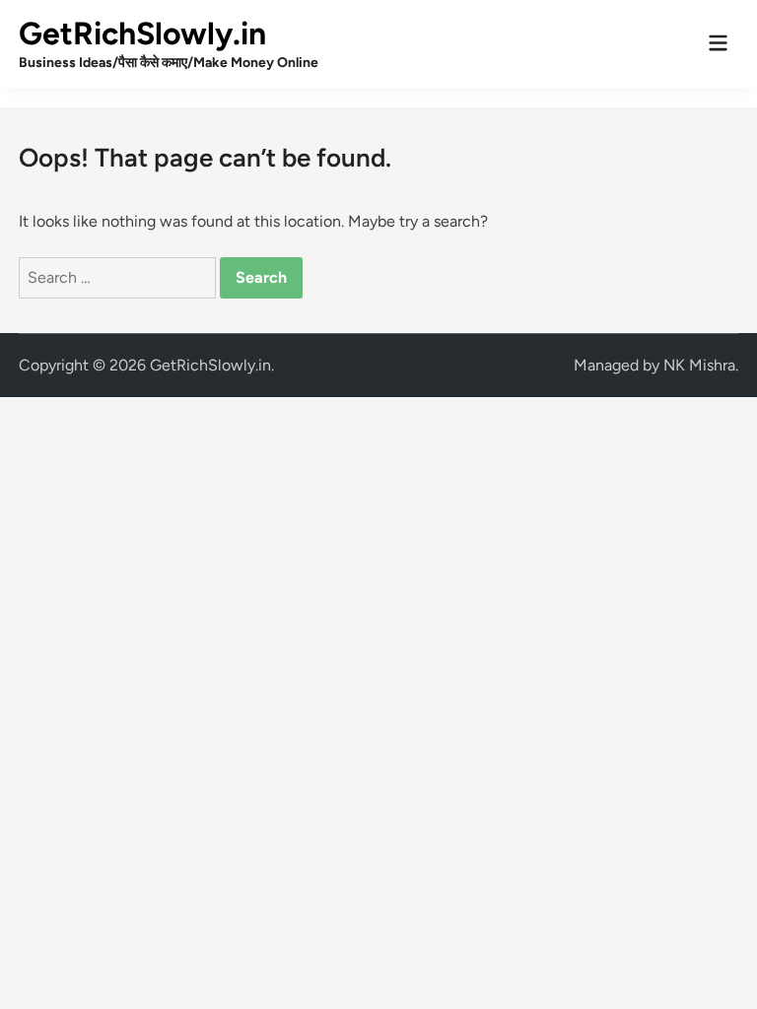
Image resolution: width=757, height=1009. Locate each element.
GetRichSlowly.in (142, 33)
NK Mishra (699, 365)
